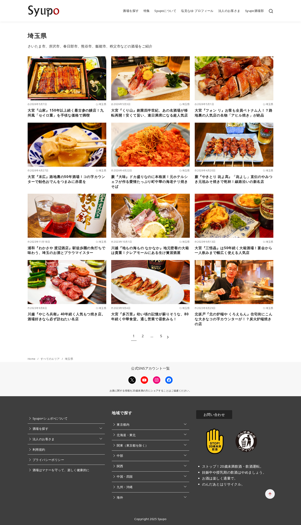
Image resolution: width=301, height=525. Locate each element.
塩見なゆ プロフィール (197, 11)
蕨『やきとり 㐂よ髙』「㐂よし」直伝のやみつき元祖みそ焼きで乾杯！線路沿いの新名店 (234, 179)
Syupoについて (165, 11)
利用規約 (39, 449)
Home (32, 359)
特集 (147, 11)
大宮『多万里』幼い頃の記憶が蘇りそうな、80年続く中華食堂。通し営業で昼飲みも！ (150, 316)
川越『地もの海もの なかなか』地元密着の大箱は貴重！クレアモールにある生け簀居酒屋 (150, 250)
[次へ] (168, 336)
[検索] (270, 11)
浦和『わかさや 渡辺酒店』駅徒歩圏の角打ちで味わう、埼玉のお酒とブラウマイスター (66, 250)
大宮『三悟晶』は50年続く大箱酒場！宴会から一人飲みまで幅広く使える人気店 (233, 250)
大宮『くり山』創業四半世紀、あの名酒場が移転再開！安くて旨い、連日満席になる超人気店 (149, 113)
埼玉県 (69, 359)
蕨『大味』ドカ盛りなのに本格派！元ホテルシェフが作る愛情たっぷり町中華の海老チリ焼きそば (149, 181)
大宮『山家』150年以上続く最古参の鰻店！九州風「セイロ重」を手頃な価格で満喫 (66, 113)
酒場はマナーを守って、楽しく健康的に (61, 470)
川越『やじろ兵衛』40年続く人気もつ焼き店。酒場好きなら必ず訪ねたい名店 (66, 316)
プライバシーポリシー (48, 460)
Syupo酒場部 (254, 11)
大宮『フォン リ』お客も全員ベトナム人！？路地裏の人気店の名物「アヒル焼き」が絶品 (234, 113)
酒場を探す (131, 11)
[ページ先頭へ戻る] (270, 494)
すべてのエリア (50, 359)
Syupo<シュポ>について (50, 418)
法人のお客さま (229, 11)
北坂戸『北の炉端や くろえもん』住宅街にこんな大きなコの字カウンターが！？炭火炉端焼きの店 (234, 319)
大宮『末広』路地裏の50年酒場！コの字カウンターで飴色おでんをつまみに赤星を (66, 179)
